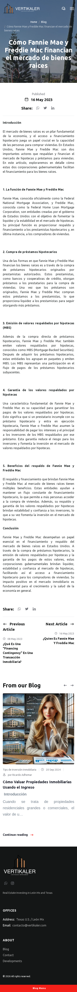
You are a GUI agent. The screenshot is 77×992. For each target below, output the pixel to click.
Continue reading (15, 834)
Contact (8, 955)
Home (33, 21)
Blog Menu (39, 988)
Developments (12, 961)
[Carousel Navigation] (68, 685)
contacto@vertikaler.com (29, 925)
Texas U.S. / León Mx (30, 919)
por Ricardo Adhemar (19, 774)
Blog (44, 21)
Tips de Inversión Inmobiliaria (19, 769)
